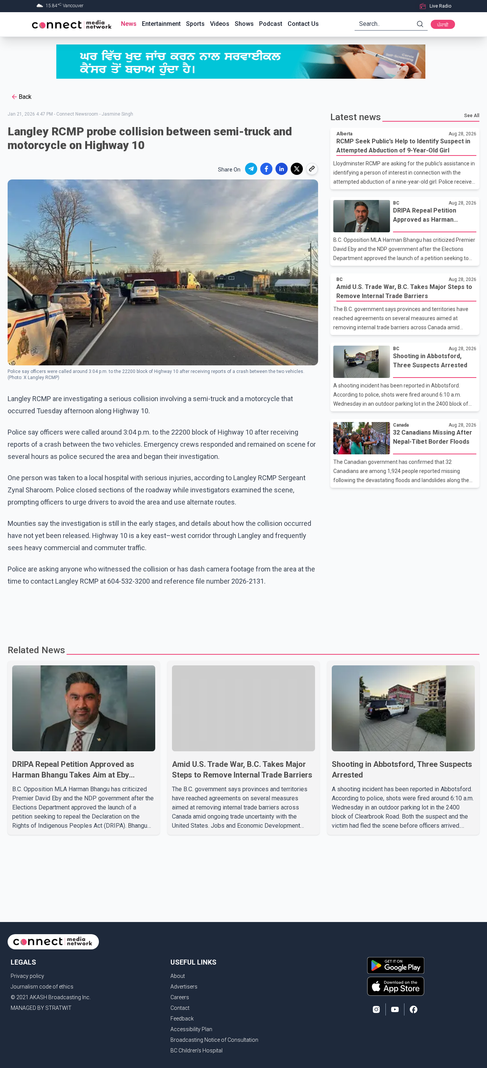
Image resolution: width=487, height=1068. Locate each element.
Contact (179, 1008)
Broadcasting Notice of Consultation (214, 1040)
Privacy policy (27, 976)
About (177, 976)
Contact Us (303, 23)
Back (25, 96)
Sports (195, 23)
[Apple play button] (395, 986)
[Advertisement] (240, 612)
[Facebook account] (413, 1009)
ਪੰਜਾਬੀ (443, 25)
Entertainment (161, 23)
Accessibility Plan (191, 1029)
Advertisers (183, 987)
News (129, 23)
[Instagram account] (376, 1009)
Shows (244, 23)
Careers (179, 997)
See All (471, 115)
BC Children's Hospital (196, 1050)
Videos (219, 23)
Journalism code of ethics (42, 987)
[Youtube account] (395, 1009)
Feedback (182, 1019)
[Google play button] (395, 965)
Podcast (270, 23)
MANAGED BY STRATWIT (41, 1008)
